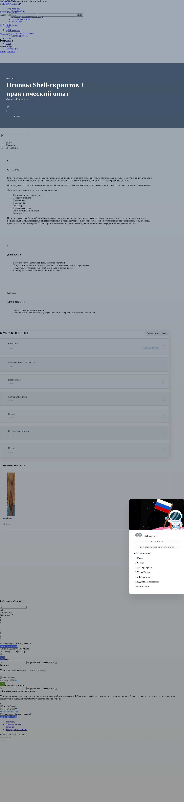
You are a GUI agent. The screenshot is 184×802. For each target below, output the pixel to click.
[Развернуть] (5, 346)
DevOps (10, 79)
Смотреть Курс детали (17, 99)
